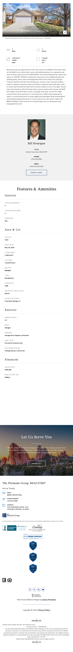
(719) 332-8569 (36, 159)
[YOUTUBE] (43, 589)
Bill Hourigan (36, 143)
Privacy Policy (44, 610)
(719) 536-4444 (12, 501)
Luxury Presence (49, 600)
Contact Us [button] (36, 463)
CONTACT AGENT (36, 172)
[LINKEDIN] (39, 589)
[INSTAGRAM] (34, 589)
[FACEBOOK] (30, 589)
